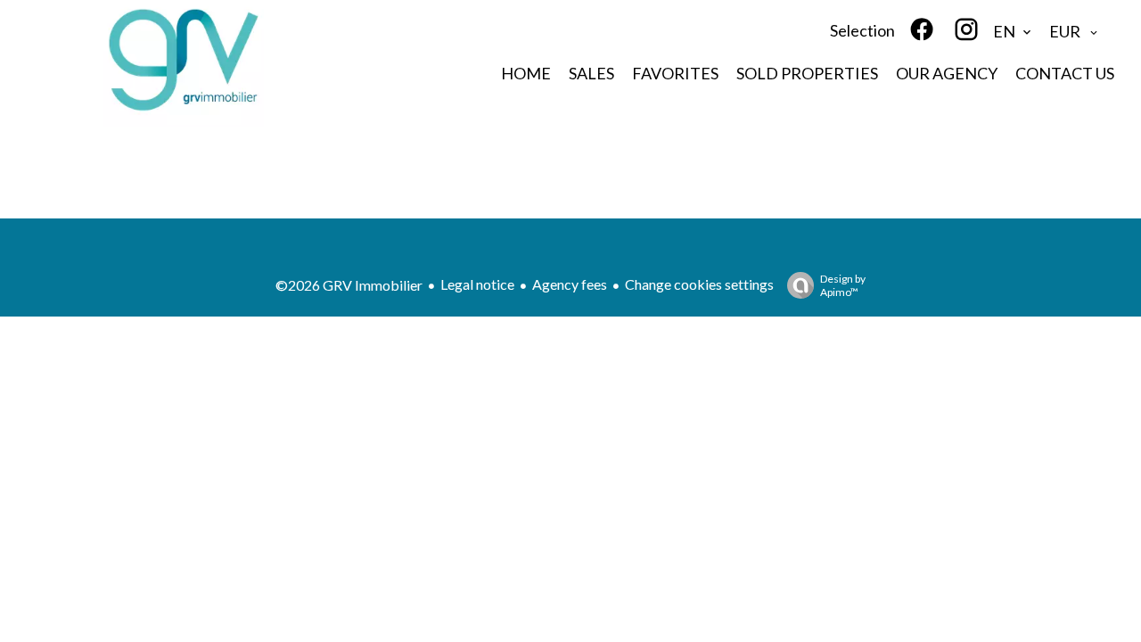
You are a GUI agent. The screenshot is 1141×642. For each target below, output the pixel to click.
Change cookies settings (699, 284)
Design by (843, 285)
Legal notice (477, 284)
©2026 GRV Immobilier (349, 284)
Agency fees (569, 284)
